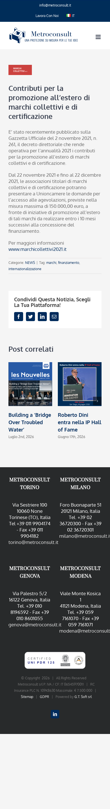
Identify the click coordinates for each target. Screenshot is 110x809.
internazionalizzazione (24, 269)
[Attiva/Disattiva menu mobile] (99, 37)
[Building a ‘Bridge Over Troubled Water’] (30, 384)
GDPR (44, 697)
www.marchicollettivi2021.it (37, 249)
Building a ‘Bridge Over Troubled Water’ (29, 422)
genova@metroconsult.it (34, 624)
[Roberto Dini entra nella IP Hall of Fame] (80, 384)
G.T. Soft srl (83, 697)
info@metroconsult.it (55, 5)
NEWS (30, 263)
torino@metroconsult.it (33, 542)
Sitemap (27, 697)
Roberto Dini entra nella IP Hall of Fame (79, 422)
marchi (51, 263)
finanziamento (68, 263)
